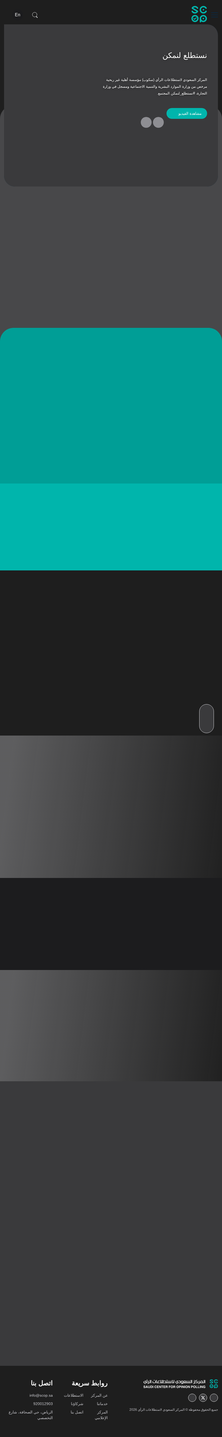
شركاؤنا (77, 1404)
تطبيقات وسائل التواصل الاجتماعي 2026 (167, 1221)
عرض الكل (49, 529)
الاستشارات (122, 692)
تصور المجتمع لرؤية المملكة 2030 (81, 555)
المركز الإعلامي (101, 1415)
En (17, 14)
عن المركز (99, 1395)
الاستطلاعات (73, 1395)
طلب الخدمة (119, 723)
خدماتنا (102, 1404)
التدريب (57, 692)
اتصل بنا (77, 1412)
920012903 (43, 1404)
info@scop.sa (41, 1395)
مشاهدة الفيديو (190, 113)
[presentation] (158, 122)
